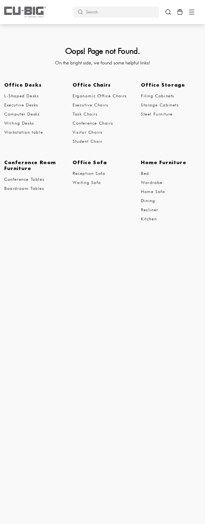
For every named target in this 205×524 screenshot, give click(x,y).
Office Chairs (92, 84)
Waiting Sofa (87, 182)
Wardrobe (152, 182)
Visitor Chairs (87, 132)
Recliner (149, 209)
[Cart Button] (180, 12)
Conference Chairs (93, 123)
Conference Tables (24, 179)
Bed (145, 173)
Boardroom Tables (24, 188)
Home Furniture (163, 162)
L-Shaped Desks (21, 95)
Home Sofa (153, 191)
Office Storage (163, 84)
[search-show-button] (168, 12)
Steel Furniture (157, 114)
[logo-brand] (25, 12)
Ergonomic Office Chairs (100, 95)
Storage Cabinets (160, 104)
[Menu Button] (191, 12)
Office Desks (23, 84)
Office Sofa (90, 162)
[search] (120, 12)
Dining (148, 200)
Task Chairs (85, 114)
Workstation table (23, 132)
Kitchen (149, 218)
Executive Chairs (90, 104)
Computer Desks (22, 114)
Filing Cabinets (157, 95)
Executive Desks (21, 104)
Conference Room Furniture (30, 165)
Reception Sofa (89, 173)
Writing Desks (19, 123)
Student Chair (87, 141)
